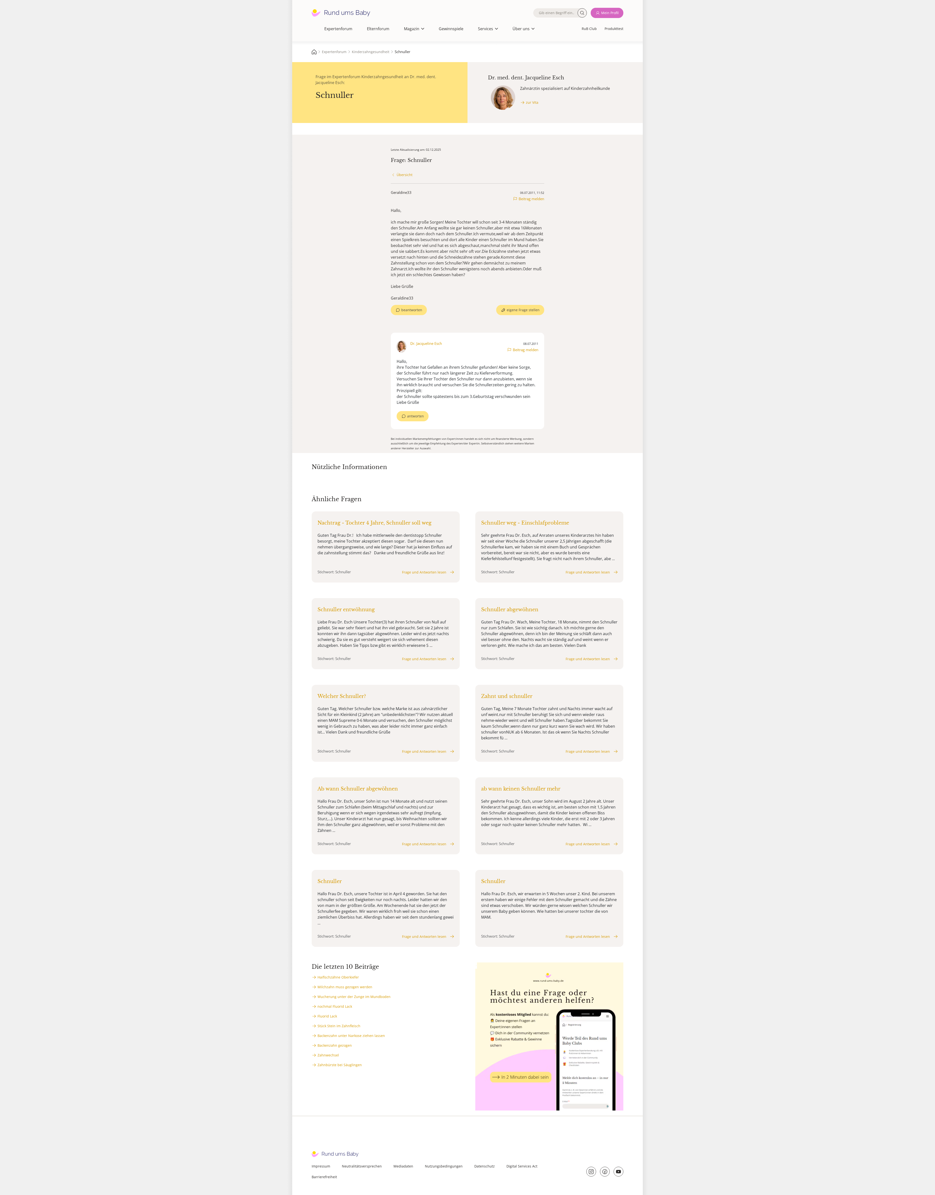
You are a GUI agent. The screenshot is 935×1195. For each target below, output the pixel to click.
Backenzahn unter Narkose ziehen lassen (351, 1035)
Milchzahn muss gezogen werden (345, 987)
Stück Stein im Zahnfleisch (339, 1026)
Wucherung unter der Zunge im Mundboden (354, 996)
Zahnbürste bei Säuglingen (340, 1065)
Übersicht (404, 174)
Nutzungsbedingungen (444, 1166)
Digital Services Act (521, 1166)
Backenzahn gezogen (335, 1045)
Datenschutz (484, 1166)
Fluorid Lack (327, 1016)
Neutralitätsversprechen (362, 1166)
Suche (582, 13)
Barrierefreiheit (324, 1177)
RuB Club (589, 28)
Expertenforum (338, 28)
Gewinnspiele (451, 28)
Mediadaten (403, 1166)
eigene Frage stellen (523, 310)
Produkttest (614, 28)
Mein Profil (610, 12)
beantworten (411, 310)
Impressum (321, 1166)
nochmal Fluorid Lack (335, 1006)
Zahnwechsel (328, 1055)
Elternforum (378, 28)
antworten (415, 416)
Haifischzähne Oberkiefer (338, 977)
